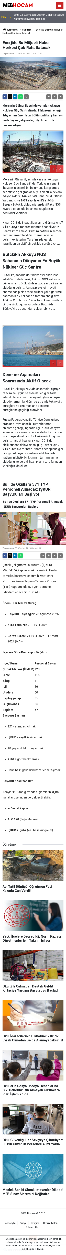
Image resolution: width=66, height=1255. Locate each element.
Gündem (26, 29)
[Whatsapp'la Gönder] (20, 96)
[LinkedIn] (15, 96)
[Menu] (60, 5)
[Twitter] (10, 96)
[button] (48, 96)
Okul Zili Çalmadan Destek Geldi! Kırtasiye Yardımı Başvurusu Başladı (39, 16)
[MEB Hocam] (18, 5)
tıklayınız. (39, 1249)
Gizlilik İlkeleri (50, 1223)
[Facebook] (5, 96)
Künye (23, 1223)
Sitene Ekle (32, 1227)
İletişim (35, 1223)
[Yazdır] (26, 96)
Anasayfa (12, 29)
